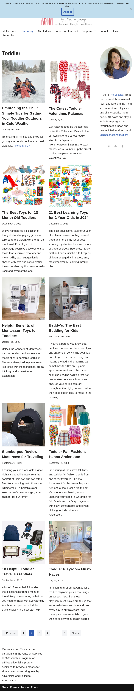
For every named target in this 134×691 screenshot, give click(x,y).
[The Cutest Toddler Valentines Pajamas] (70, 81)
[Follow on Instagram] (109, 147)
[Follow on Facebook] (122, 147)
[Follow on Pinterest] (116, 147)
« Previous (10, 633)
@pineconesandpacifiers (114, 134)
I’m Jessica (116, 94)
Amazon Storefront (67, 31)
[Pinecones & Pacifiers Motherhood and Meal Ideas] (67, 18)
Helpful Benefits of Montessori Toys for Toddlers (19, 330)
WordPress (31, 687)
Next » (75, 633)
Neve (5, 687)
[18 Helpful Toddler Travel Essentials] (23, 542)
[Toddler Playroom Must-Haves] (70, 542)
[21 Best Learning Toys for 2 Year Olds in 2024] (70, 185)
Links (116, 31)
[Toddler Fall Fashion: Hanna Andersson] (70, 424)
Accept (67, 11)
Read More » (22, 145)
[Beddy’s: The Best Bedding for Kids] (70, 298)
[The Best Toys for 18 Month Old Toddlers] (23, 185)
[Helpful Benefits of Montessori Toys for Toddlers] (23, 298)
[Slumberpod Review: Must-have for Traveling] (23, 424)
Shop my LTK (89, 31)
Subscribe (8, 35)
